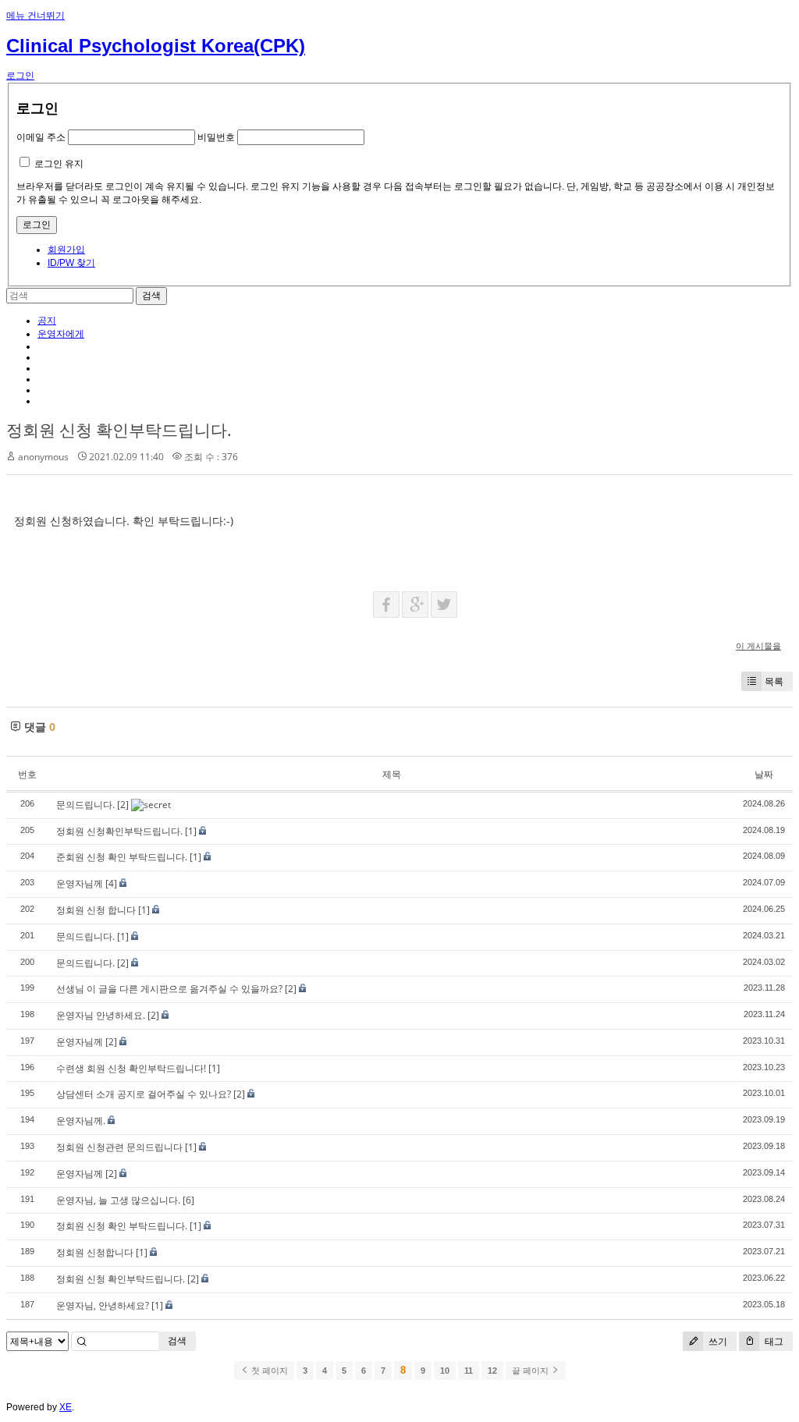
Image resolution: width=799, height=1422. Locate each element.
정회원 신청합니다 (94, 1252)
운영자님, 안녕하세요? (102, 1305)
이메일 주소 (41, 137)
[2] (123, 804)
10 (444, 1370)
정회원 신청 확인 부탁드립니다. (121, 1225)
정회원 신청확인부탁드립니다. (119, 831)
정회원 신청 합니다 (96, 910)
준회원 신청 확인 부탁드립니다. (121, 856)
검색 (177, 1340)
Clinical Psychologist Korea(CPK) (155, 45)
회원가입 (66, 249)
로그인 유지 (58, 163)
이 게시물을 (758, 645)
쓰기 (716, 1341)
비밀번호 (216, 137)
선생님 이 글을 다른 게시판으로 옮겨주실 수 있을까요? (169, 988)
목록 (774, 681)
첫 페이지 (268, 1370)
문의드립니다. (85, 804)
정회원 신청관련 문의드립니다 (119, 1147)
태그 (772, 1341)
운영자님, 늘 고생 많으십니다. (118, 1200)
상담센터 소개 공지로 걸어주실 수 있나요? (143, 1094)
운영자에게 (60, 333)
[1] (191, 831)
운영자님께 (79, 883)
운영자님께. (80, 1120)
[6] (188, 1200)
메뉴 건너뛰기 (35, 15)
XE (65, 1407)
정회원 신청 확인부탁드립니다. (119, 430)
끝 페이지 (531, 1370)
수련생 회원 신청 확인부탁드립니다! (131, 1068)
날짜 (764, 774)
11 (468, 1370)
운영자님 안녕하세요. (100, 1015)
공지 (46, 320)
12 (492, 1370)
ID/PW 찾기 (71, 262)
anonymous (43, 456)
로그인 (20, 75)
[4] (111, 883)
